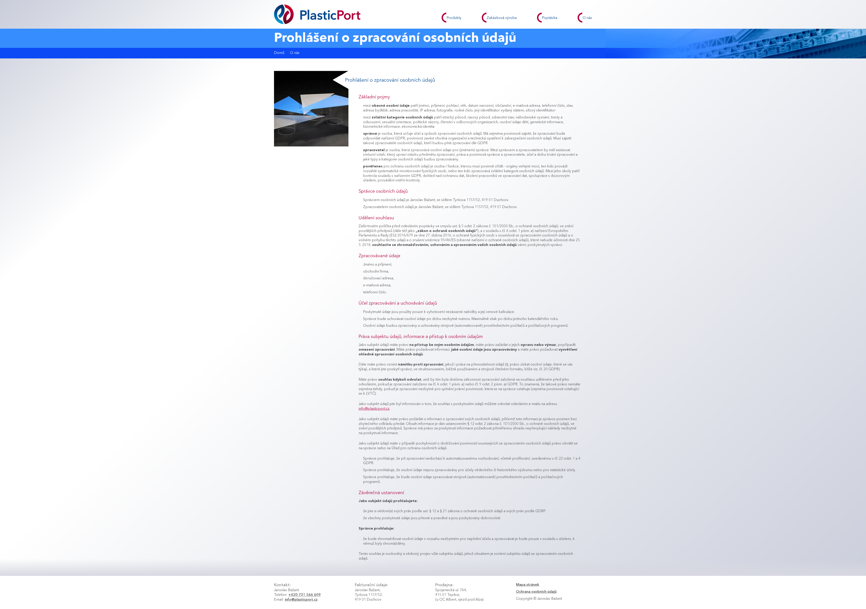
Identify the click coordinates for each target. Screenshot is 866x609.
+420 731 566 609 (304, 595)
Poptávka (549, 18)
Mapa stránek (527, 585)
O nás (587, 18)
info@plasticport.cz (374, 409)
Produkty (454, 18)
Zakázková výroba (502, 18)
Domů (279, 53)
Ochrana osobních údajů (536, 592)
